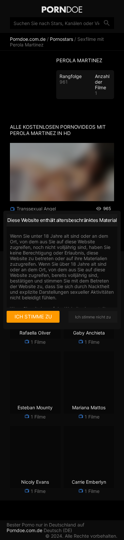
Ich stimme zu (33, 316)
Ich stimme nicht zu (93, 316)
